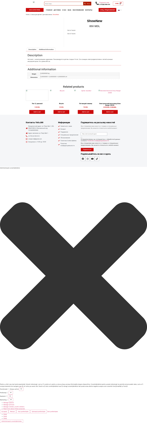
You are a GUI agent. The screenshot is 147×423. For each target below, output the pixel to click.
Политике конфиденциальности (98, 140)
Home (27, 14)
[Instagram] (87, 159)
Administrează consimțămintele (11, 421)
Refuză (12, 411)
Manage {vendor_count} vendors (13, 407)
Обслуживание (78, 10)
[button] (73, 276)
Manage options (8, 402)
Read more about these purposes (14, 409)
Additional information (46, 49)
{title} (5, 414)
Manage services (8, 404)
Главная (49, 10)
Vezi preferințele (23, 411)
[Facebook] (83, 159)
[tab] (32, 49)
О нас (64, 10)
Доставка (57, 10)
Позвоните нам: (104, 2)
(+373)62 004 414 (104, 4)
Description (32, 49)
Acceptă (4, 411)
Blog (69, 10)
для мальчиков (47, 14)
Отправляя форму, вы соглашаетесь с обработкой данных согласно (100, 140)
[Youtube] (92, 159)
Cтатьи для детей (36, 14)
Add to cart (37, 112)
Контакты (88, 10)
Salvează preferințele (38, 411)
